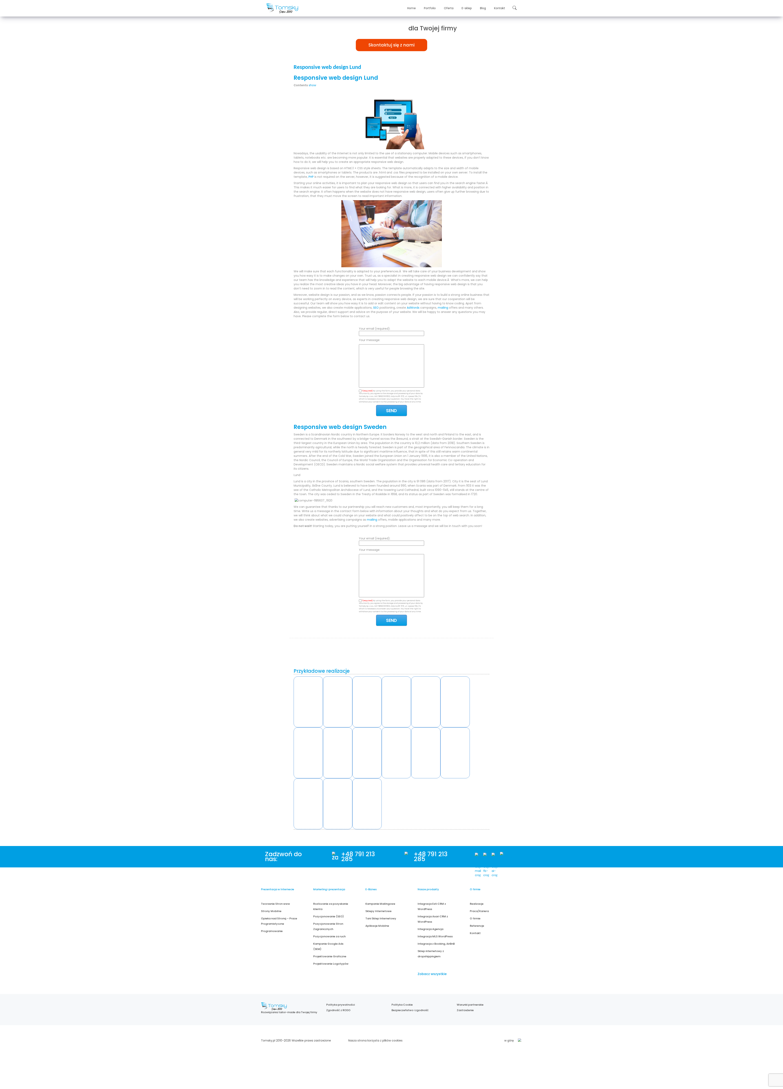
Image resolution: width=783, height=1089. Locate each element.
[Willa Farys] (425, 702)
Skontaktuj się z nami (391, 45)
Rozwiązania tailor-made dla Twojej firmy (289, 1012)
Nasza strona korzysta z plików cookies (375, 1040)
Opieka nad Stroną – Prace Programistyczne (279, 921)
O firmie (475, 918)
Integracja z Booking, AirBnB (436, 944)
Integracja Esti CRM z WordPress (432, 906)
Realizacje (476, 904)
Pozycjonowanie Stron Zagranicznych (328, 926)
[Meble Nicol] (455, 702)
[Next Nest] (308, 753)
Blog (483, 8)
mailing (443, 308)
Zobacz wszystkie (432, 974)
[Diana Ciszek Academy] (455, 753)
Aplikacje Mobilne (377, 926)
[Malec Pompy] (396, 702)
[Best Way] (337, 804)
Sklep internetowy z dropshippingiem (431, 953)
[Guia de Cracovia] (308, 804)
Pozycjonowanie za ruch (329, 936)
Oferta (448, 8)
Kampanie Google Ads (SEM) (328, 946)
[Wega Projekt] (367, 753)
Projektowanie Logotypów (330, 964)
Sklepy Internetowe (378, 911)
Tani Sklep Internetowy (380, 918)
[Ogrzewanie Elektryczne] (367, 804)
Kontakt (499, 8)
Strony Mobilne (271, 911)
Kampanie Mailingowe (380, 904)
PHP (311, 177)
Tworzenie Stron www (275, 904)
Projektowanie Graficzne (329, 956)
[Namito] (308, 702)
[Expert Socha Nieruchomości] (396, 753)
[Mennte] (367, 702)
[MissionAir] (425, 753)
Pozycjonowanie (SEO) (328, 916)
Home (411, 8)
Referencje (477, 926)
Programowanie (272, 931)
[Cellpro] (337, 753)
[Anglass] (337, 702)
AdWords (413, 308)
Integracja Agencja (430, 929)
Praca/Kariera (479, 911)
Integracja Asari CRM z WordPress (433, 919)
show (312, 85)
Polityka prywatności (340, 1005)
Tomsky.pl (268, 1040)
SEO (376, 308)
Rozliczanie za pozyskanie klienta (330, 906)
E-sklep (467, 8)
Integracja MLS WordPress (435, 936)
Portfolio (430, 8)
